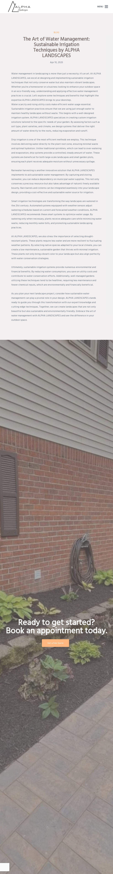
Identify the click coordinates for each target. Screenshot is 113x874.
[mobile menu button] (106, 6)
